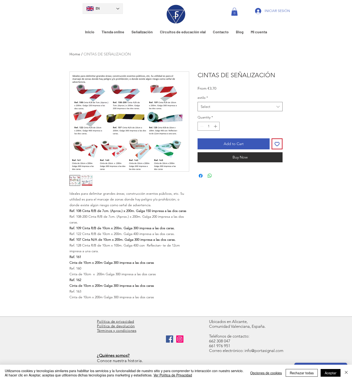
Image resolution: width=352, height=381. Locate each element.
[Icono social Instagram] (179, 339)
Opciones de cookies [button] (266, 372)
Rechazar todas (302, 372)
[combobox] (240, 106)
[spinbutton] (208, 126)
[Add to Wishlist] (277, 143)
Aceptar (330, 372)
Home (74, 54)
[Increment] (216, 126)
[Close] (346, 373)
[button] (234, 12)
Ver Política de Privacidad (172, 375)
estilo (203, 97)
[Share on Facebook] (201, 176)
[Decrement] (201, 126)
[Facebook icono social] (169, 339)
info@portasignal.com (263, 350)
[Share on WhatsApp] (210, 176)
